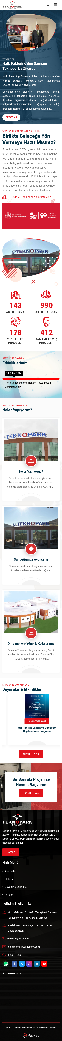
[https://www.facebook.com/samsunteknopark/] (14, 964)
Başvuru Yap (31, 793)
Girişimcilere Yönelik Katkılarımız (31, 643)
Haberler (9, 879)
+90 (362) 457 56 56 (18, 938)
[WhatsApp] (5, 963)
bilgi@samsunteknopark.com (23, 946)
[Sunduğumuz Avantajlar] (31, 527)
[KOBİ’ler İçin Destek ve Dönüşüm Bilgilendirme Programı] (31, 709)
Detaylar (11, 117)
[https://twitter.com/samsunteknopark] (22, 964)
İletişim (9, 894)
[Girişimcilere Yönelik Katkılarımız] (31, 612)
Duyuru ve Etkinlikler (16, 886)
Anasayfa (10, 871)
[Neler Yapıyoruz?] (31, 440)
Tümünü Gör (31, 754)
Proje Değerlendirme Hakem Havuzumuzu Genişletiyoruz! (28, 385)
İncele (11, 852)
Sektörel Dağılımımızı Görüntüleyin (31, 197)
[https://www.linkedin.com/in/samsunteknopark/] (37, 964)
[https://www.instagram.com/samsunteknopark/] (29, 964)
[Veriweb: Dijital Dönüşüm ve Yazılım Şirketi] (31, 1035)
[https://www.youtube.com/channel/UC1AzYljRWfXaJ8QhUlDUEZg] (44, 964)
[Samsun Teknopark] (17, 819)
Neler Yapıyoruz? (31, 471)
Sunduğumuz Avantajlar (31, 559)
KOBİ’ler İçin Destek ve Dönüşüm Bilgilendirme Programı (31, 729)
